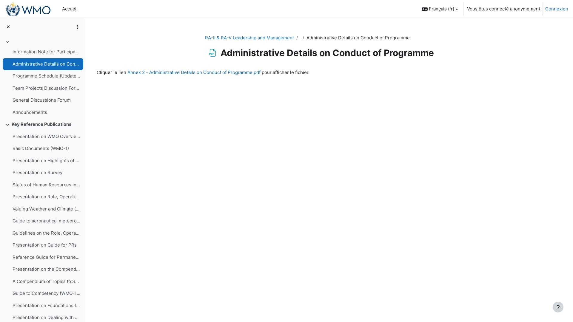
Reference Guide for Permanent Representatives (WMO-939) (46, 257)
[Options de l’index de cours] (77, 26)
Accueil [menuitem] (70, 9)
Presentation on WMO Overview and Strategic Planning (46, 136)
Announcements (30, 112)
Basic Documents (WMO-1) (41, 148)
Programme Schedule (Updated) (46, 76)
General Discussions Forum (42, 100)
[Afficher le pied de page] (558, 307)
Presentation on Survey (37, 172)
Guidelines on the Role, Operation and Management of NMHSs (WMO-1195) (46, 233)
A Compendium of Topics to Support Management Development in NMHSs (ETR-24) (46, 281)
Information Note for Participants (46, 52)
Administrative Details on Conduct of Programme (46, 64)
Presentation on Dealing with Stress (46, 317)
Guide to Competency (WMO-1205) (46, 293)
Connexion (556, 9)
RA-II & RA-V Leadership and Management (249, 38)
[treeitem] (42, 78)
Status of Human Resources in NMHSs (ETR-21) (46, 185)
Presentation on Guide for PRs (45, 245)
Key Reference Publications (41, 124)
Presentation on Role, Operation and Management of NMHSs (46, 196)
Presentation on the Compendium (46, 269)
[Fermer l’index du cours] (8, 26)
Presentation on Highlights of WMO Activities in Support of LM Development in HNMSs (46, 160)
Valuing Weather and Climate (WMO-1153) (46, 209)
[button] (440, 9)
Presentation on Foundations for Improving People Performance (46, 305)
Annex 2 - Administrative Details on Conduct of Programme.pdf (194, 72)
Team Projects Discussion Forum (46, 88)
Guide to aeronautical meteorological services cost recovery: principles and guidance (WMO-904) (46, 221)
